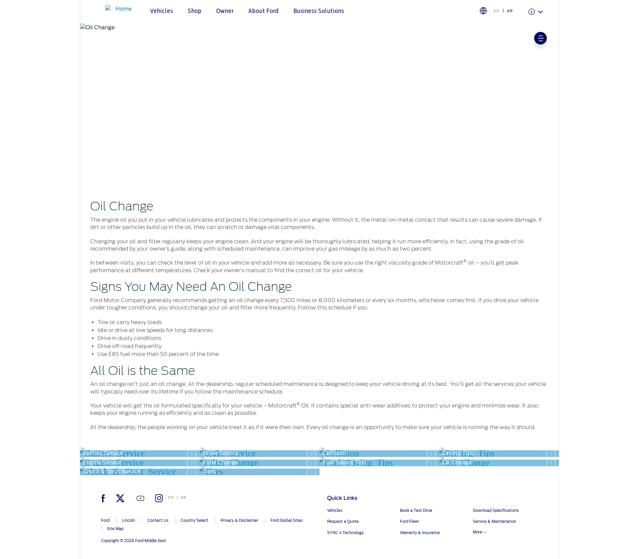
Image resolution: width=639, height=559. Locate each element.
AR (510, 11)
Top (565, 527)
